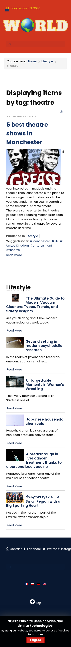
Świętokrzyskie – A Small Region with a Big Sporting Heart (33, 501)
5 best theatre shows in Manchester (27, 133)
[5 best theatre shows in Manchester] (33, 166)
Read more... (15, 255)
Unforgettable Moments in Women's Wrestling (45, 384)
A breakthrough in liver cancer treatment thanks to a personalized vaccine (34, 460)
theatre (14, 250)
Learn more (35, 634)
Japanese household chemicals (45, 421)
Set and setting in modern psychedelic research (44, 345)
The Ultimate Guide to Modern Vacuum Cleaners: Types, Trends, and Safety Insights (35, 304)
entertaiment (42, 245)
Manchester (41, 241)
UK (56, 241)
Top (38, 603)
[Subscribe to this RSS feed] (61, 111)
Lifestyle (32, 236)
